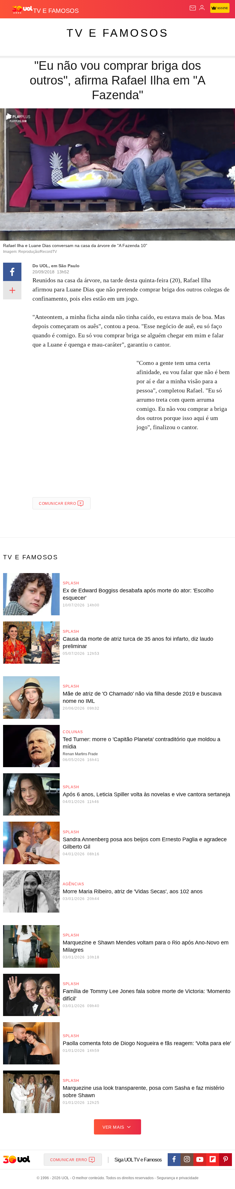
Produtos (14, 28)
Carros (135, 28)
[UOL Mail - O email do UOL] (192, 8)
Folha (184, 28)
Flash (38, 28)
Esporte (206, 28)
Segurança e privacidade (177, 1178)
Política (111, 28)
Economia (160, 28)
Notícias (86, 28)
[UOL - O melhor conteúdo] (22, 9)
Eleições (61, 28)
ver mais (113, 1127)
